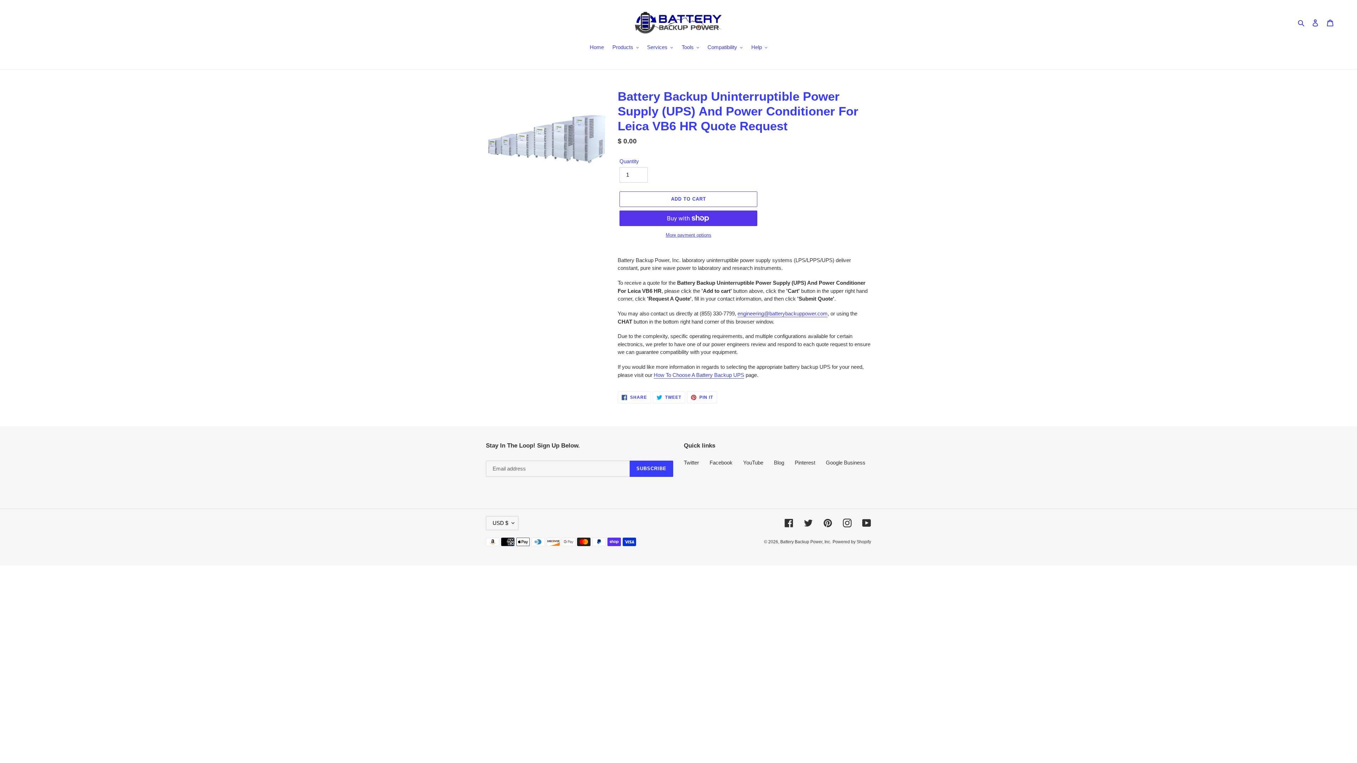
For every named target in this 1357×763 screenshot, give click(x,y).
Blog (779, 463)
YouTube (753, 463)
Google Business (845, 463)
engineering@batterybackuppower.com (783, 313)
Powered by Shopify (852, 541)
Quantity (629, 161)
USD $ (500, 523)
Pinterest (805, 463)
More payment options (688, 235)
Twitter (691, 463)
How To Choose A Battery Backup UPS (699, 375)
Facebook (721, 463)
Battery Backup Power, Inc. (805, 541)
